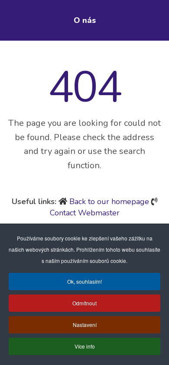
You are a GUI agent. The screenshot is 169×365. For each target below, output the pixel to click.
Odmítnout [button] (84, 303)
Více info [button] (85, 346)
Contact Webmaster (85, 213)
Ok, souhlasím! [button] (84, 281)
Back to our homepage (109, 201)
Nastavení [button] (85, 324)
